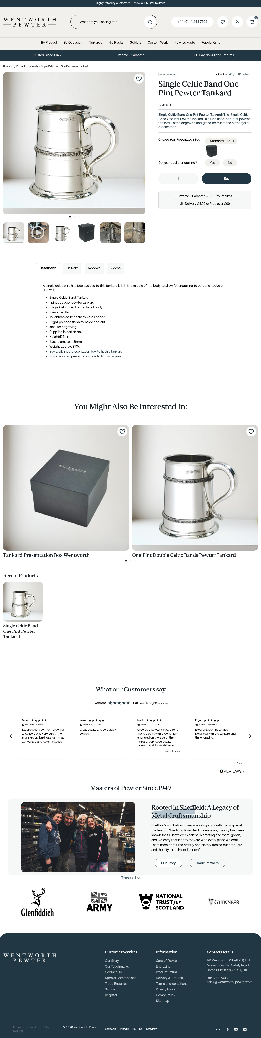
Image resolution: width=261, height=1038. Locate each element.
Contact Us (113, 972)
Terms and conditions (171, 984)
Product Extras (167, 972)
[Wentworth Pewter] (29, 22)
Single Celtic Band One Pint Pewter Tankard (20, 631)
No (230, 163)
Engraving (163, 966)
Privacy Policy (166, 989)
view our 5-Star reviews (149, 3)
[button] (11, 736)
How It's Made (184, 42)
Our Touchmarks (117, 966)
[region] (130, 736)
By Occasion (73, 42)
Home (6, 66)
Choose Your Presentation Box (179, 139)
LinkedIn (124, 1028)
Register (111, 995)
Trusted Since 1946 (47, 55)
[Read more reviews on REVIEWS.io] (232, 771)
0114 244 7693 (217, 978)
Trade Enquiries (116, 984)
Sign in (110, 989)
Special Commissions (120, 978)
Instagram (151, 1028)
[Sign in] (237, 21)
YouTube (137, 1028)
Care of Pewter (167, 961)
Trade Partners (207, 863)
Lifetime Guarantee (130, 55)
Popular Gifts (210, 42)
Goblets (135, 42)
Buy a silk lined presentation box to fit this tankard (85, 351)
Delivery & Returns (169, 978)
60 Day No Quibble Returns (214, 55)
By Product (49, 42)
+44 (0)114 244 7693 (192, 22)
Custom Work (158, 42)
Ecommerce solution (26, 1027)
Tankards (95, 42)
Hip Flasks (115, 42)
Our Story (168, 863)
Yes (212, 163)
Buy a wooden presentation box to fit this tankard (85, 356)
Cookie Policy (165, 995)
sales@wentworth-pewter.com (229, 982)
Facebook (110, 1028)
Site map (162, 1001)
